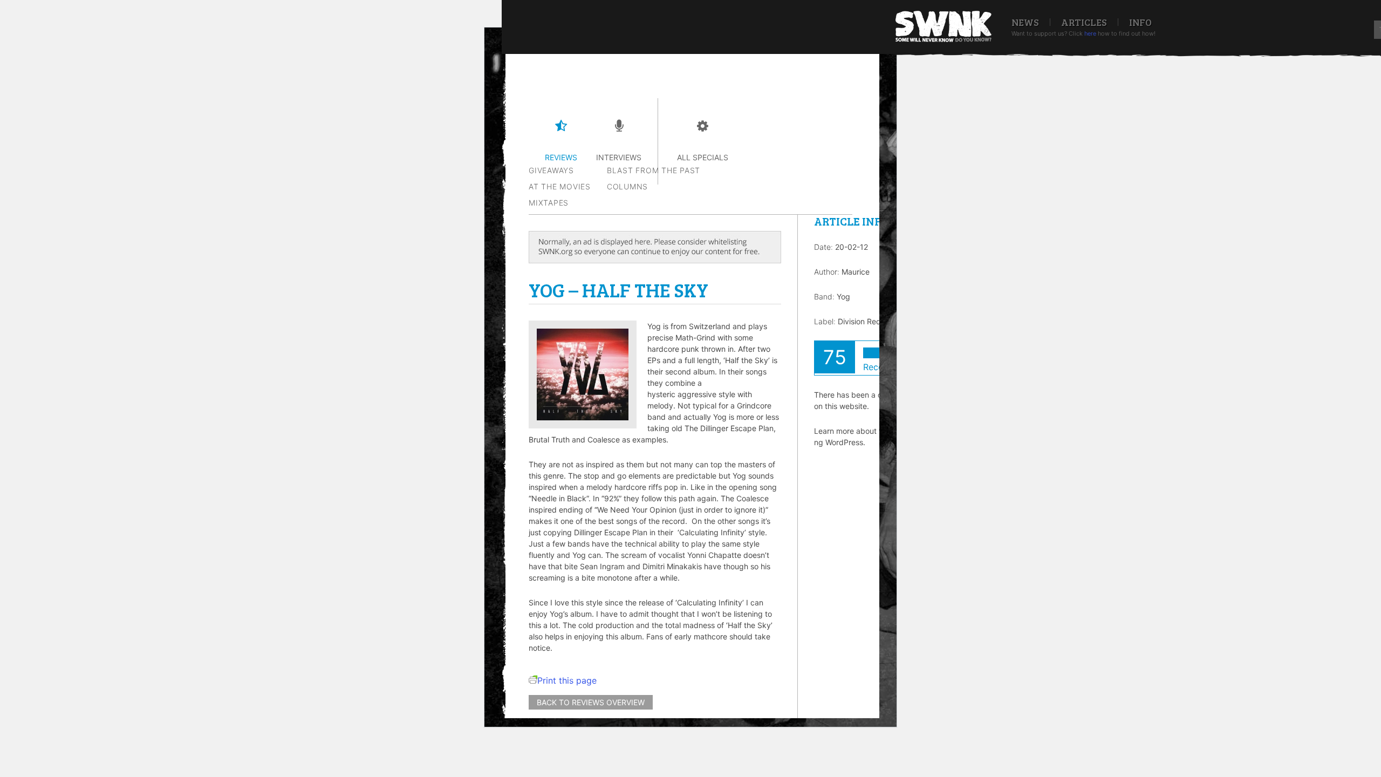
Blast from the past (653, 170)
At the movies (560, 186)
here (1090, 33)
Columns (627, 186)
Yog (843, 296)
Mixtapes (549, 202)
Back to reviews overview (591, 702)
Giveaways (551, 170)
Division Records (867, 321)
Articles (1084, 22)
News (1025, 22)
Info (1140, 22)
